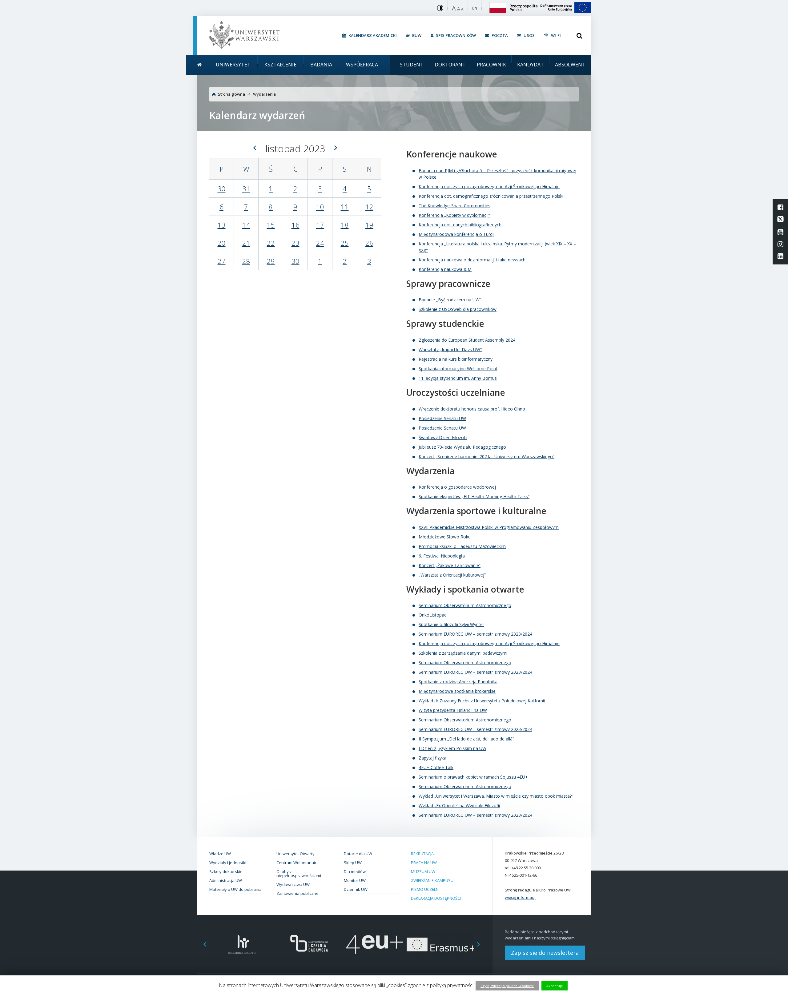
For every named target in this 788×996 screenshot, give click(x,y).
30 (222, 188)
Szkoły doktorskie (226, 871)
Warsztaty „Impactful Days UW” (450, 349)
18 (345, 224)
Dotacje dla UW (358, 853)
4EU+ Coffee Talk (436, 767)
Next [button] (481, 944)
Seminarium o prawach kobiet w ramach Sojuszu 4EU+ (473, 777)
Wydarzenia (264, 94)
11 (345, 206)
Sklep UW (353, 862)
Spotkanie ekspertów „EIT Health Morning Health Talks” (474, 496)
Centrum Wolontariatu (297, 862)
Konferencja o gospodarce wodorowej (457, 487)
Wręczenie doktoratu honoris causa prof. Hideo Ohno (472, 409)
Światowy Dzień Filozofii (443, 437)
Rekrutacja (422, 853)
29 (271, 261)
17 (320, 224)
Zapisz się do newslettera (545, 952)
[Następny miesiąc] (336, 147)
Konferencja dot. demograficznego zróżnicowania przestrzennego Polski (491, 196)
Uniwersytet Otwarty (295, 853)
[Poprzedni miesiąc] (255, 147)
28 (246, 261)
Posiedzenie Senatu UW (442, 418)
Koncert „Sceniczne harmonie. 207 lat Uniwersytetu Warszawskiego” (486, 456)
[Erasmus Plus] (441, 944)
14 (246, 224)
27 (222, 261)
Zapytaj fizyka (432, 758)
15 (271, 224)
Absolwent (570, 64)
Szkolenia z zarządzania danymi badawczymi (463, 653)
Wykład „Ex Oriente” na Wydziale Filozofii (459, 805)
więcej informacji (520, 897)
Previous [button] (201, 944)
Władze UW (220, 853)
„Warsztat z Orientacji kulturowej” (452, 575)
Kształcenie (280, 64)
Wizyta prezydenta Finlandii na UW (453, 710)
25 (345, 243)
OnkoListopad (433, 615)
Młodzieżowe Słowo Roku (445, 537)
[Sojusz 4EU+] (375, 944)
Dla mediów (355, 871)
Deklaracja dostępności (436, 898)
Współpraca (362, 64)
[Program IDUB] (308, 944)
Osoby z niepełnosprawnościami (298, 873)
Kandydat (530, 64)
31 (246, 188)
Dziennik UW (356, 889)
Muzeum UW (423, 871)
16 (295, 224)
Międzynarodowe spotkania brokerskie (457, 691)
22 (271, 243)
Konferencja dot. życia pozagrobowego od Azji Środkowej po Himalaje (489, 186)
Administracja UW (225, 880)
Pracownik (491, 64)
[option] (242, 944)
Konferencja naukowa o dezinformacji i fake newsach (472, 260)
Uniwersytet (233, 64)
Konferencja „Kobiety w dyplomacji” (454, 215)
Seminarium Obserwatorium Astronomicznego (465, 605)
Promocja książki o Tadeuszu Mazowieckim (462, 546)
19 (369, 224)
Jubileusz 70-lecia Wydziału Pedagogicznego (462, 447)
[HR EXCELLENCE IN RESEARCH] (242, 944)
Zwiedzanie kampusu (432, 880)
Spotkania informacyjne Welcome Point (458, 368)
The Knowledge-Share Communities (454, 205)
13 (222, 224)
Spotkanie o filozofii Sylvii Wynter (451, 624)
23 (295, 243)
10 (320, 206)
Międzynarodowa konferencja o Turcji (456, 234)
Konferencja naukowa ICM (445, 269)
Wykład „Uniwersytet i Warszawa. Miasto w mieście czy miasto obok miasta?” (496, 796)
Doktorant (450, 64)
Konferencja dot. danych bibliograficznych (460, 225)
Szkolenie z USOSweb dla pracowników (458, 309)
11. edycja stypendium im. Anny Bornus (458, 378)
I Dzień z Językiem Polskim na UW (452, 748)
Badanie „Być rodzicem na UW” (450, 300)
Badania (321, 64)
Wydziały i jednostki (227, 862)
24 (320, 243)
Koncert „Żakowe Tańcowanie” (449, 565)
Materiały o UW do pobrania (235, 889)
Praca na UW (424, 862)
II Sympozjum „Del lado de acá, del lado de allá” (466, 739)
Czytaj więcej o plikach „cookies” (507, 985)
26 (369, 243)
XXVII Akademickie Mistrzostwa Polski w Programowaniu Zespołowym (489, 527)
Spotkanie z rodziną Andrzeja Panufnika (458, 682)
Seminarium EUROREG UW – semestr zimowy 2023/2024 (475, 634)
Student (412, 64)
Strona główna (231, 94)
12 (369, 206)
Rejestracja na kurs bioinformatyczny (455, 359)
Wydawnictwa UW (293, 884)
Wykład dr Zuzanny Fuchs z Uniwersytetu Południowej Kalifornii (482, 701)
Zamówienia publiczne (297, 893)
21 (246, 243)
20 (222, 243)
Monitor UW (355, 880)
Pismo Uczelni (425, 889)
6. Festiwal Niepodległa (442, 556)
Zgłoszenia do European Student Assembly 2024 (467, 340)
